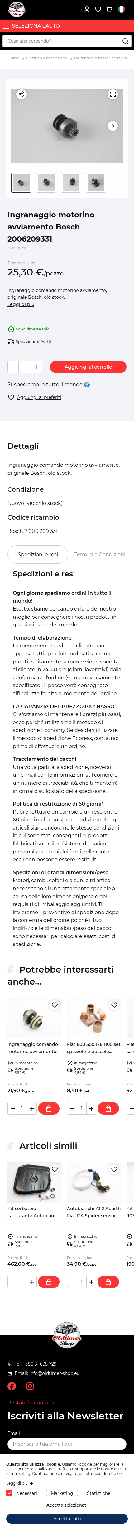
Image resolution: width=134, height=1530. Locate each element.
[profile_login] (87, 9)
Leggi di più (20, 304)
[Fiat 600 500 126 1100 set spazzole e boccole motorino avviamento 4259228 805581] (94, 1018)
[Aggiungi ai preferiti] (55, 1005)
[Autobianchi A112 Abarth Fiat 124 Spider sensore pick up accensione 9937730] (94, 1182)
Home (13, 58)
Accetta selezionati (67, 1505)
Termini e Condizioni (99, 554)
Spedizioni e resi (38, 554)
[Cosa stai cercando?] (125, 41)
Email (13, 1433)
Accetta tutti (67, 1519)
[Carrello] (109, 9)
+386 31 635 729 (40, 1364)
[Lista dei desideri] (98, 9)
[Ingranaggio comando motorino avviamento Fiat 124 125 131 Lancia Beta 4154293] (34, 1018)
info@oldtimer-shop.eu (54, 1373)
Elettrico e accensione (46, 58)
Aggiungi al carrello (88, 367)
